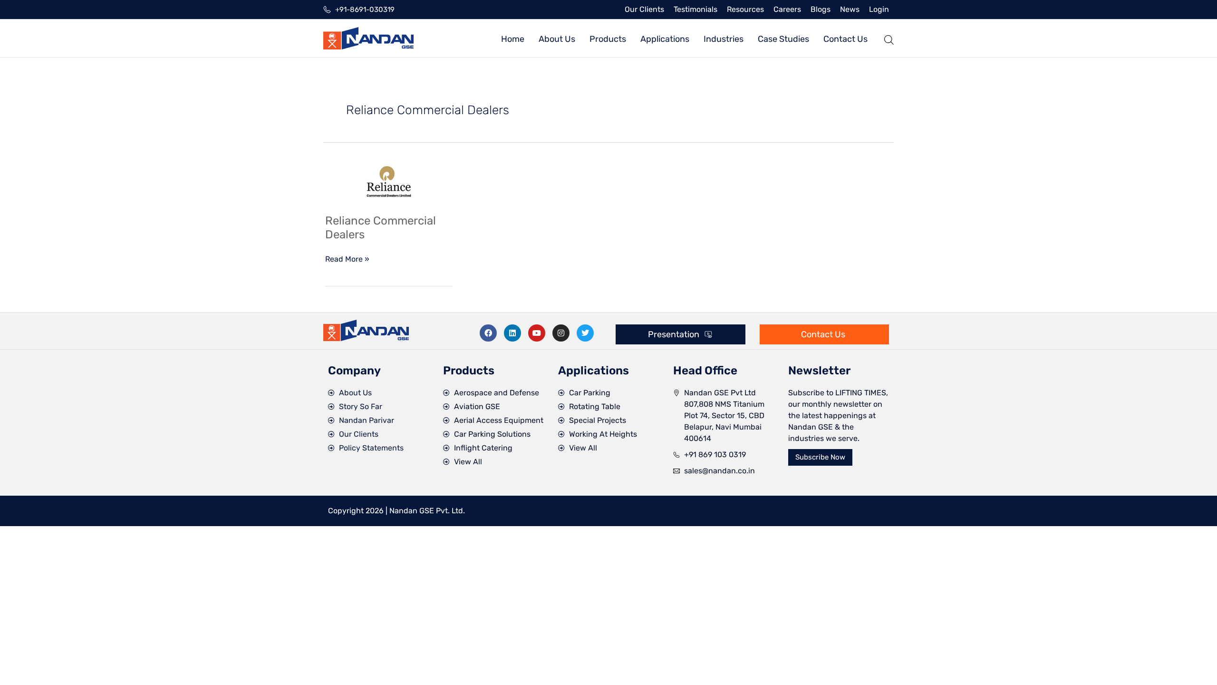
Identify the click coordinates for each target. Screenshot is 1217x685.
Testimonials (695, 9)
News (850, 9)
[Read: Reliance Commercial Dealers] (389, 181)
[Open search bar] (889, 38)
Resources (745, 9)
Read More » (347, 259)
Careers (787, 9)
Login (879, 9)
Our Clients (644, 9)
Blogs (821, 9)
